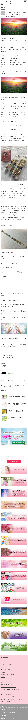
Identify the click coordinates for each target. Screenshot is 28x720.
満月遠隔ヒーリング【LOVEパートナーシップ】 (12, 699)
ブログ (2, 667)
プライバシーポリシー (8, 709)
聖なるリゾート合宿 (5, 701)
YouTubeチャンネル (5, 669)
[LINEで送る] (11, 373)
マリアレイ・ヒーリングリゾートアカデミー (14, 718)
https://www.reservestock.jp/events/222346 (11, 285)
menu (25, 1)
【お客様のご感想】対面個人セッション (16, 396)
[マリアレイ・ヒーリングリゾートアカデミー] (6, 3)
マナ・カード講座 (5, 692)
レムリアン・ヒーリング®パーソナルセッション (12, 689)
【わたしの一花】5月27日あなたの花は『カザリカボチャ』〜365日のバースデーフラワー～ (16, 411)
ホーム (2, 660)
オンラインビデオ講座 (6, 664)
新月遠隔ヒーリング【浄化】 (7, 696)
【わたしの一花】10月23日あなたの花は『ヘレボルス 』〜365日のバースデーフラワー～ (14, 381)
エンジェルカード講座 (6, 694)
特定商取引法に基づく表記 (9, 712)
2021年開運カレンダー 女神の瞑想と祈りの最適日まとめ (16, 418)
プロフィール (4, 662)
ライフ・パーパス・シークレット (8, 687)
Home (4, 706)
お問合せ (3, 677)
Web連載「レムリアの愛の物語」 (8, 674)
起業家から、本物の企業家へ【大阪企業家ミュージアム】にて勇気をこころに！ (17, 404)
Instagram (3, 672)
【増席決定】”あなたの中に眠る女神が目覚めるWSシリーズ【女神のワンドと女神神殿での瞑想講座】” (13, 386)
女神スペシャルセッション (7, 684)
